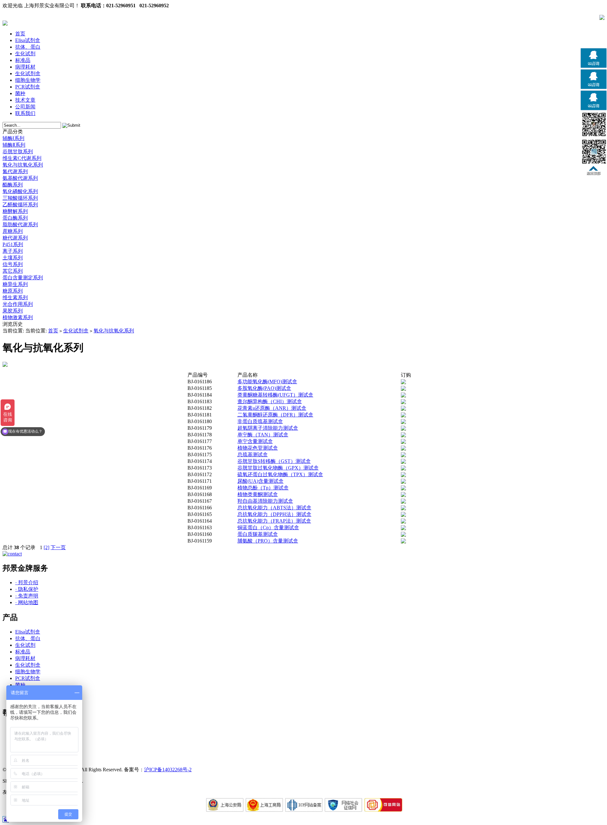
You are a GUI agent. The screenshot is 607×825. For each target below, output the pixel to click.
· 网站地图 (26, 602)
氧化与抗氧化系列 (23, 164)
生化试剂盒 (27, 73)
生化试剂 (25, 53)
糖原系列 (13, 291)
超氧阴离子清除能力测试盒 (267, 428)
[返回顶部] (593, 173)
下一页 (58, 547)
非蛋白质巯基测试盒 (260, 421)
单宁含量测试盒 (255, 441)
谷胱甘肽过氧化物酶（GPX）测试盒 (278, 467)
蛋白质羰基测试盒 (257, 534)
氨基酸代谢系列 (20, 178)
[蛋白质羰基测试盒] (403, 535)
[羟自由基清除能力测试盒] (403, 502)
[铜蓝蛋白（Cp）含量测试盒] (403, 528)
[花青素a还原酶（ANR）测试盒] (403, 409)
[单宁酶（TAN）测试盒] (403, 435)
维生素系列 (15, 297)
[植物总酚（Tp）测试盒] (403, 488)
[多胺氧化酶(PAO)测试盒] (403, 389)
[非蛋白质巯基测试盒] (403, 422)
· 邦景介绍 (26, 582)
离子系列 (13, 251)
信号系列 (13, 264)
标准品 (22, 60)
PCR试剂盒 (27, 86)
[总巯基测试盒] (403, 455)
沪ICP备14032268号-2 (168, 769)
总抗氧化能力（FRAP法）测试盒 (274, 521)
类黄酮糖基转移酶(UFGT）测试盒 (275, 394)
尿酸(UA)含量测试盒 (260, 481)
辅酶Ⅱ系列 (14, 145)
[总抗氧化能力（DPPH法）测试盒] (403, 515)
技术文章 (25, 100)
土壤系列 (13, 257)
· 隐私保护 (26, 589)
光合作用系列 (18, 304)
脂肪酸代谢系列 (20, 224)
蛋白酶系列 (15, 218)
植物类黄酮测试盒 (257, 494)
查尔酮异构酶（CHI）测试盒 (269, 401)
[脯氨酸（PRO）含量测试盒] (403, 541)
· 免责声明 (26, 595)
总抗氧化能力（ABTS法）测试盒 (274, 507)
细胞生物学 (27, 80)
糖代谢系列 (15, 237)
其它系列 (13, 271)
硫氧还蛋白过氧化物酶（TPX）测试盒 (280, 474)
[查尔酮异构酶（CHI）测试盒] (403, 402)
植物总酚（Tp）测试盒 (263, 487)
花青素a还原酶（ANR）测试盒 (271, 408)
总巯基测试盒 (252, 454)
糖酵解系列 (15, 211)
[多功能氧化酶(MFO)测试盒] (403, 382)
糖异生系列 (15, 284)
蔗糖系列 (13, 231)
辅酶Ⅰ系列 (13, 138)
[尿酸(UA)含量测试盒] (403, 482)
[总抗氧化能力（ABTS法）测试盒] (403, 508)
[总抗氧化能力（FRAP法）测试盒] (403, 522)
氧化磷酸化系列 (20, 191)
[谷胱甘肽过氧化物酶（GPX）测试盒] (403, 468)
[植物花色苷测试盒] (403, 449)
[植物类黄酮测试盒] (403, 495)
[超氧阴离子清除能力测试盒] (403, 429)
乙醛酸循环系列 (20, 204)
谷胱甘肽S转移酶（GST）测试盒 (274, 461)
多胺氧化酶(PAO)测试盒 (264, 388)
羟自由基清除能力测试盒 (265, 501)
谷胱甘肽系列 (18, 151)
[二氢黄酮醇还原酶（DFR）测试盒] (403, 415)
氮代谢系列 (15, 171)
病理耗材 (25, 67)
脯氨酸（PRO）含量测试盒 (267, 540)
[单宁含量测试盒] (403, 442)
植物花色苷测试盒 (257, 448)
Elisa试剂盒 (27, 40)
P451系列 (13, 244)
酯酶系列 (13, 184)
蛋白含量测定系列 (23, 277)
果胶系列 (13, 310)
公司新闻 (25, 106)
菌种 (20, 93)
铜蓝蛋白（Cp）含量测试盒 (268, 527)
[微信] (593, 136)
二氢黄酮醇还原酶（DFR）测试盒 (275, 414)
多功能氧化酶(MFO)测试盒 (267, 381)
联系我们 (25, 113)
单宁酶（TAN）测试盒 (262, 434)
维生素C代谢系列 (22, 158)
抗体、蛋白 (27, 47)
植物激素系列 (18, 317)
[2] (46, 547)
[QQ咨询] (593, 67)
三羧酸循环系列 (20, 198)
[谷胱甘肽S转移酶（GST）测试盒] (403, 462)
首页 (20, 33)
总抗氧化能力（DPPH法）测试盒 (274, 514)
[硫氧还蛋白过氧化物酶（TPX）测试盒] (403, 475)
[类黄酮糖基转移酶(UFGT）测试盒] (403, 395)
